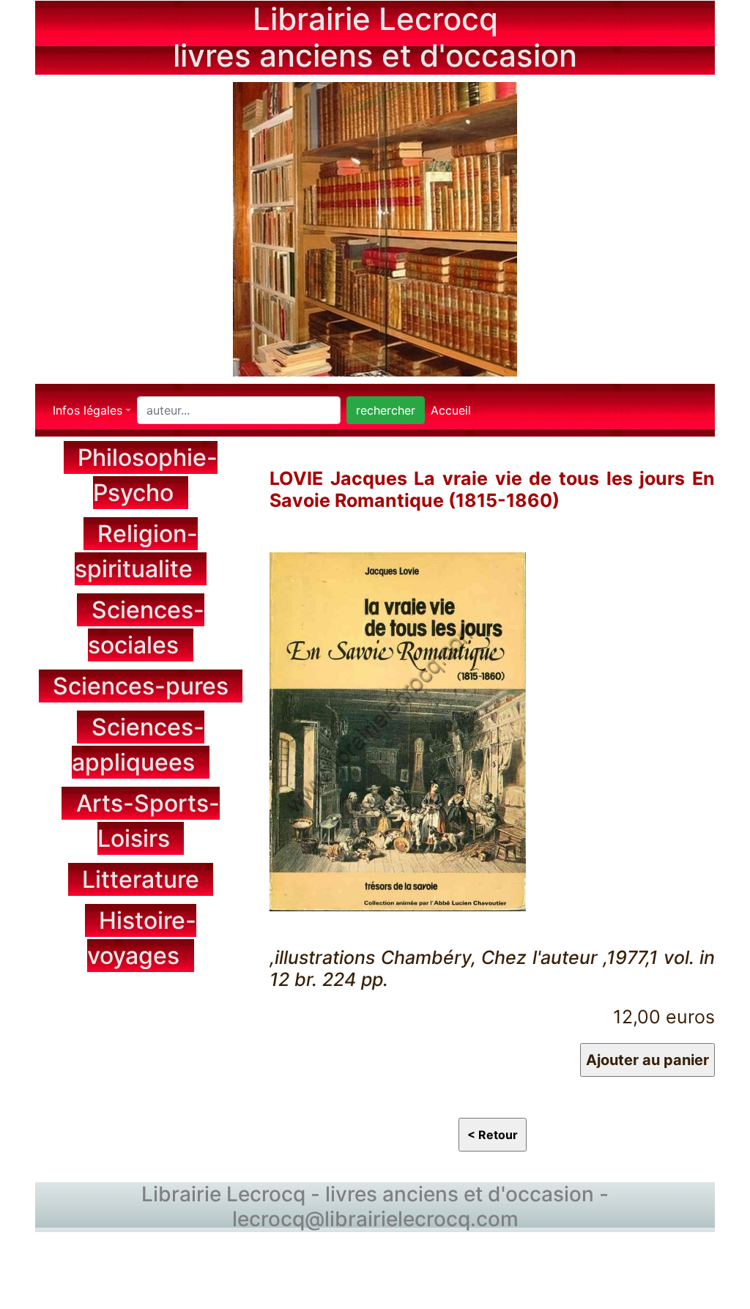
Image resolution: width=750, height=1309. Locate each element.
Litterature (140, 879)
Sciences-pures (141, 686)
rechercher (385, 410)
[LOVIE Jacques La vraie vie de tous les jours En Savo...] (398, 729)
